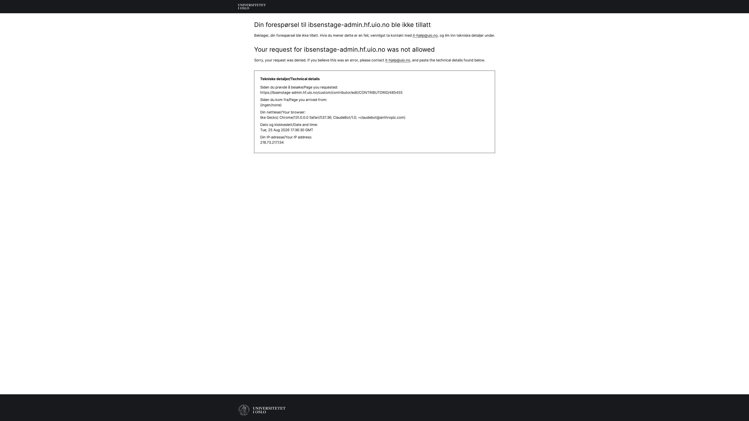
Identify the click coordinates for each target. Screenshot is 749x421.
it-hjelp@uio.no (425, 35)
